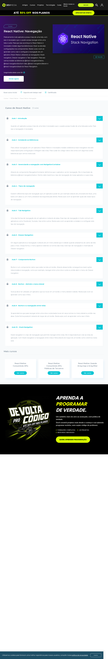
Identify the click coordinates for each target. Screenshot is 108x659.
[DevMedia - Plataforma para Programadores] (11, 5)
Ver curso (20, 373)
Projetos (40, 5)
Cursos (32, 5)
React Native (14, 98)
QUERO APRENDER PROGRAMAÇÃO (73, 439)
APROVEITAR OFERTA (83, 13)
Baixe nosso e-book (69, 5)
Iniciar (86, 5)
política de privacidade (80, 655)
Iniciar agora (14, 79)
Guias (59, 5)
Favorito (100, 57)
